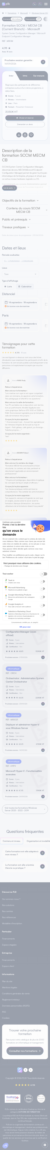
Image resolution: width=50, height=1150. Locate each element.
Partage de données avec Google (16, 566)
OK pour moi (25, 627)
